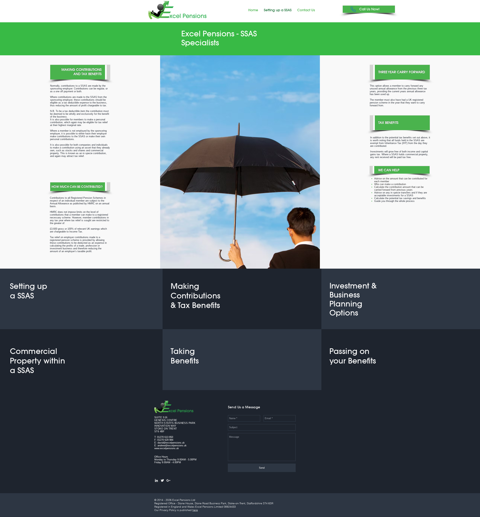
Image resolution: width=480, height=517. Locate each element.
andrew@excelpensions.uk (172, 445)
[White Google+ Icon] (168, 480)
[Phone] (353, 9)
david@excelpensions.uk (171, 442)
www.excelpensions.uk (166, 448)
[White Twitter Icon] (162, 480)
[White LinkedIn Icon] (156, 480)
